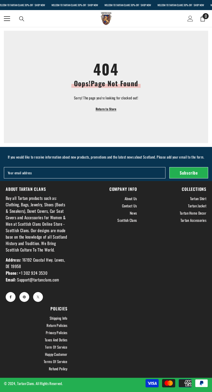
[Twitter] (38, 297)
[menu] (7, 18)
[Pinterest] (24, 297)
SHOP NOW (39, 5)
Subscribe (189, 173)
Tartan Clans (25, 383)
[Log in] (190, 18)
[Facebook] (11, 297)
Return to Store (106, 109)
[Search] (22, 19)
